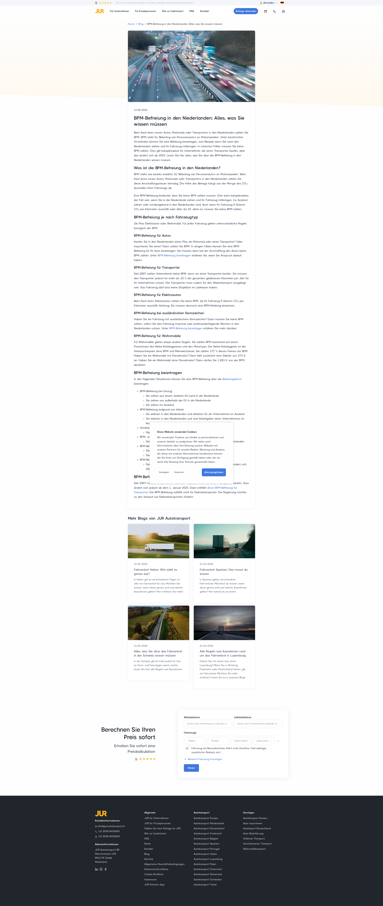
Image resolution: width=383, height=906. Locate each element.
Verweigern (164, 472)
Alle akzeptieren (213, 472)
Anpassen (179, 472)
